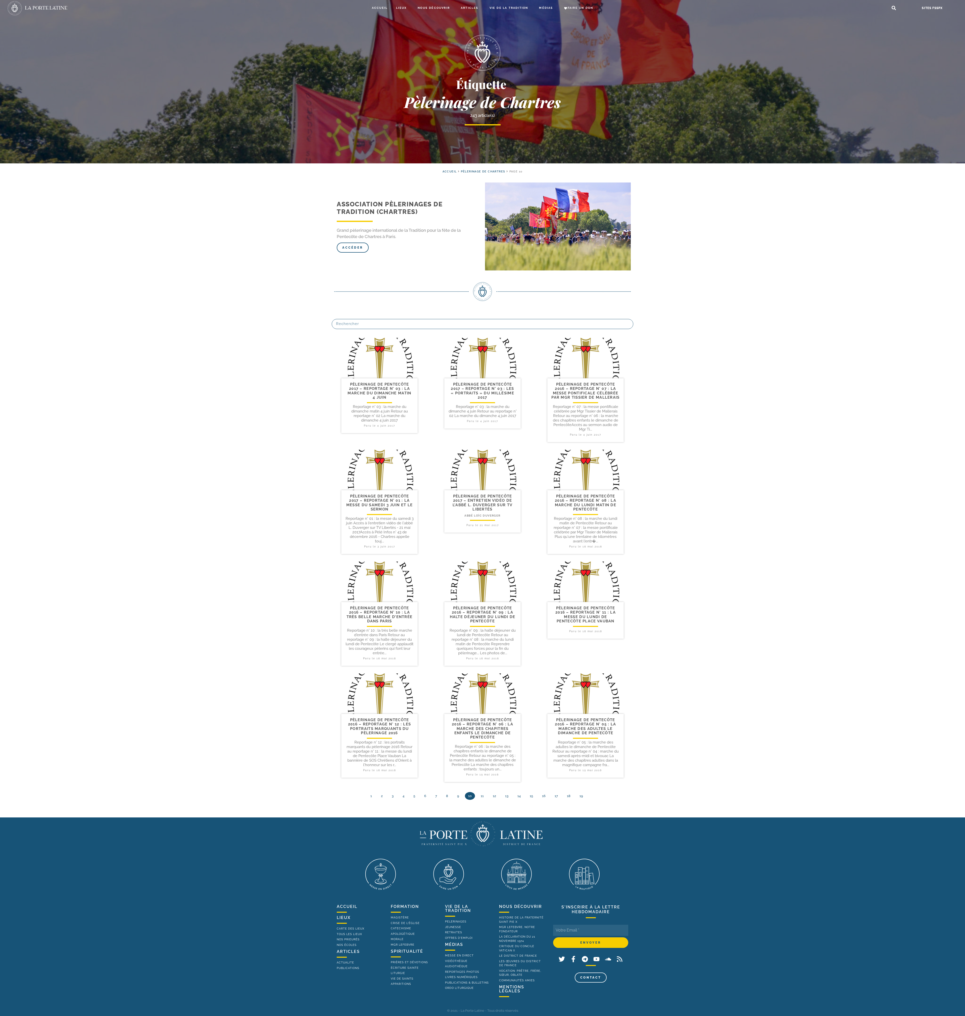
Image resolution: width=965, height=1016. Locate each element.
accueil (450, 171)
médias (454, 944)
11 (482, 796)
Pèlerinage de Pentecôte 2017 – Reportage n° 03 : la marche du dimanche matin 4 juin (379, 391)
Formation (405, 906)
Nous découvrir (434, 8)
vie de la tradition (458, 908)
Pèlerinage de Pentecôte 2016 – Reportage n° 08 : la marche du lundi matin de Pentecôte (585, 503)
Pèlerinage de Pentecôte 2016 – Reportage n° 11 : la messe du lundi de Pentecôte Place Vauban (585, 614)
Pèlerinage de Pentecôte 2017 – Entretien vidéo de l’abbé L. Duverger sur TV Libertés (483, 503)
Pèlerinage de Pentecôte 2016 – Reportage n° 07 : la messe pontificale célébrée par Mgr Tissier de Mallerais (585, 391)
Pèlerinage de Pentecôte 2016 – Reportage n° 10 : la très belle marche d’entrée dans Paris (380, 614)
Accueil (380, 8)
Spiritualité (407, 951)
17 (556, 796)
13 (506, 796)
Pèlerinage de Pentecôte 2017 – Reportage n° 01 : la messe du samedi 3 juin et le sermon (379, 503)
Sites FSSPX (932, 8)
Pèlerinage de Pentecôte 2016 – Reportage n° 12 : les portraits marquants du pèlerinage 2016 (379, 726)
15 (531, 796)
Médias (546, 8)
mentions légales (511, 989)
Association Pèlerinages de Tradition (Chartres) (390, 207)
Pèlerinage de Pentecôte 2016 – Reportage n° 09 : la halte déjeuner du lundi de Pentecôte (482, 614)
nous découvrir (520, 906)
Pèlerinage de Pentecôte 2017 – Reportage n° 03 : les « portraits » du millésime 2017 (482, 391)
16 (544, 796)
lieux (344, 917)
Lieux (401, 8)
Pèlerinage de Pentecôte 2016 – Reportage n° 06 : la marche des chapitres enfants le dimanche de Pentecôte (482, 729)
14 (519, 796)
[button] (894, 8)
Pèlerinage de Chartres (483, 171)
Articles (469, 8)
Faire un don (580, 8)
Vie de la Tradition (509, 8)
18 (568, 796)
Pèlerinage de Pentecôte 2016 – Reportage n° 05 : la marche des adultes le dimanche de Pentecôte (585, 726)
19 (581, 796)
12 (494, 796)
